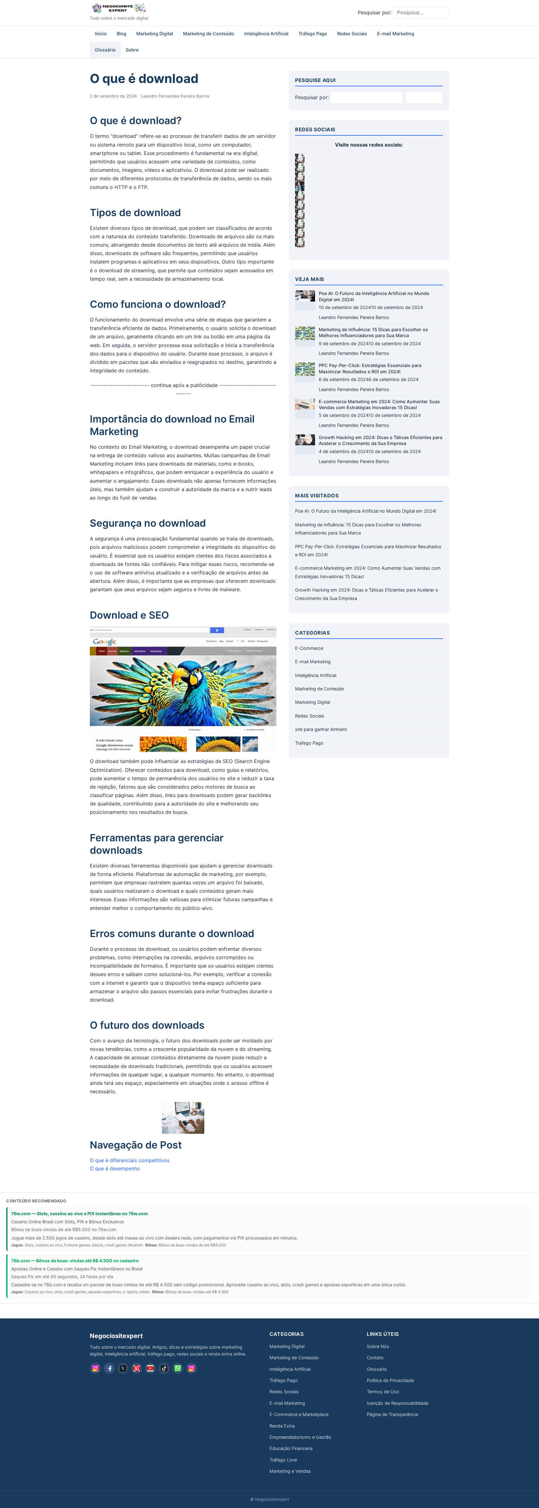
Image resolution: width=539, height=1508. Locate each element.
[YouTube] (150, 1368)
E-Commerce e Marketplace (299, 1414)
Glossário (105, 49)
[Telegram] (191, 1368)
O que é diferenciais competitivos (129, 1160)
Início (101, 33)
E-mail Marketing (395, 33)
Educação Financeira (291, 1448)
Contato (375, 1357)
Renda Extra (282, 1425)
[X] (123, 1368)
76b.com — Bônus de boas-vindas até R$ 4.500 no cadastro (75, 1260)
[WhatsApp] (177, 1368)
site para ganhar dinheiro (321, 729)
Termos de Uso (383, 1391)
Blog (121, 33)
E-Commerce (309, 648)
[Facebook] (109, 1368)
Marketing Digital (154, 33)
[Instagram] (95, 1368)
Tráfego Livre (283, 1459)
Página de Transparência (392, 1414)
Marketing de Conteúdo (208, 33)
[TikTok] (164, 1368)
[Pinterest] (136, 1368)
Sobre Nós (378, 1346)
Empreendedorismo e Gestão (300, 1437)
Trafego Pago (309, 743)
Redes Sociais (352, 33)
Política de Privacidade (390, 1380)
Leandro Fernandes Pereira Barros (175, 96)
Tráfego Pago (313, 33)
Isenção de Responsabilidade (397, 1403)
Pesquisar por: (374, 12)
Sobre (132, 49)
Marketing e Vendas (290, 1471)
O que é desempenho (115, 1168)
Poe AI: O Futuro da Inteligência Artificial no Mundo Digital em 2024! (365, 511)
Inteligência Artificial (266, 33)
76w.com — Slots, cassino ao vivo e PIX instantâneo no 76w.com (79, 1213)
